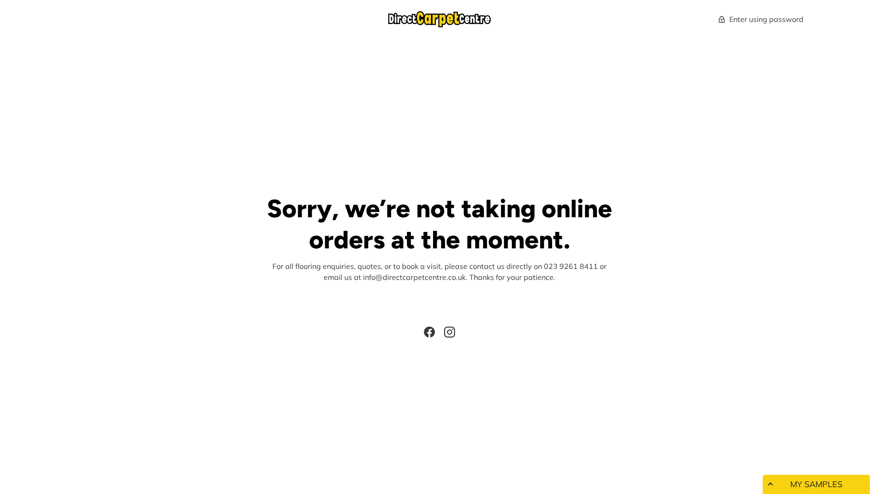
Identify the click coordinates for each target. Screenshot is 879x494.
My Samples (816, 484)
